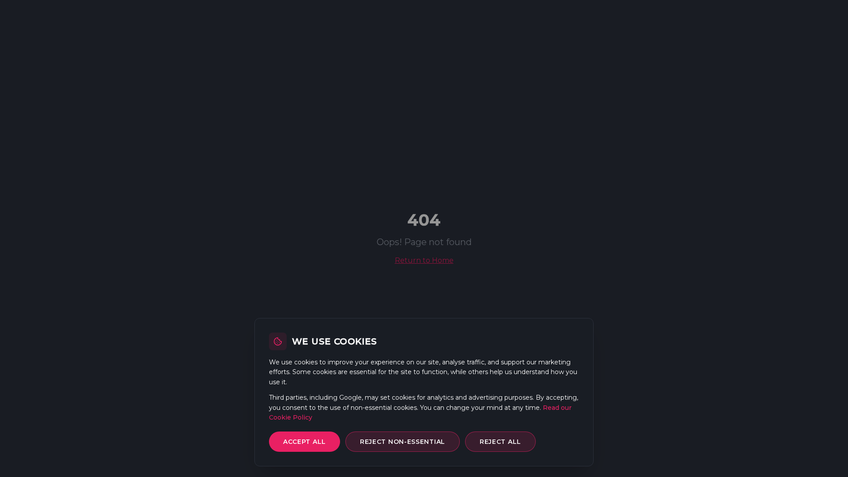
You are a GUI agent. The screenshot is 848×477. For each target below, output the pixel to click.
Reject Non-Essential (402, 442)
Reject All (500, 442)
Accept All (304, 442)
